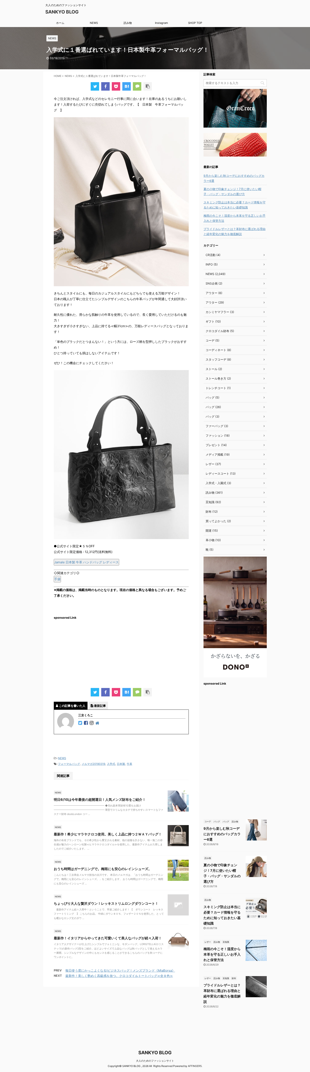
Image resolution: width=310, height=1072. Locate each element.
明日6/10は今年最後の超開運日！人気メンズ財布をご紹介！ (100, 799)
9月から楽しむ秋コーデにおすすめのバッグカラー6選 (234, 178)
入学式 (111, 764)
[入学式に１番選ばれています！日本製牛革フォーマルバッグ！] (126, 86)
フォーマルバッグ (69, 764)
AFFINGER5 (195, 1066)
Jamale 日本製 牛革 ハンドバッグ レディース (86, 562)
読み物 (128, 23)
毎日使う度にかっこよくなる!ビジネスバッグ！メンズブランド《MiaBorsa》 (120, 970)
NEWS (94, 23)
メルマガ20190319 (93, 764)
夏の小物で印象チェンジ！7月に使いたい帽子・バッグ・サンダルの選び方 (232, 191)
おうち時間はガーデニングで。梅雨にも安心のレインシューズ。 (103, 869)
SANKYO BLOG (62, 12)
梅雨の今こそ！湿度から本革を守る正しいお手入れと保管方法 (235, 218)
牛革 (129, 764)
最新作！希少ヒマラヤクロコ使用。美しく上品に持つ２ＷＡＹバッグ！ (108, 834)
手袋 (57, 579)
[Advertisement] (121, 652)
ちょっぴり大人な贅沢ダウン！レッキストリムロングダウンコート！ (106, 903)
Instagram (161, 23)
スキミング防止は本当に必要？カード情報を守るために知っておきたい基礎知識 (235, 204)
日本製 (121, 764)
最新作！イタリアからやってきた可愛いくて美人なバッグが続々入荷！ (108, 938)
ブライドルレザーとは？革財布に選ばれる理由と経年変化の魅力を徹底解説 (235, 231)
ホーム (60, 23)
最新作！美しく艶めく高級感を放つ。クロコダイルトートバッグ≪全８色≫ (119, 976)
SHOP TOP (195, 23)
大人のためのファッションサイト (155, 1060)
